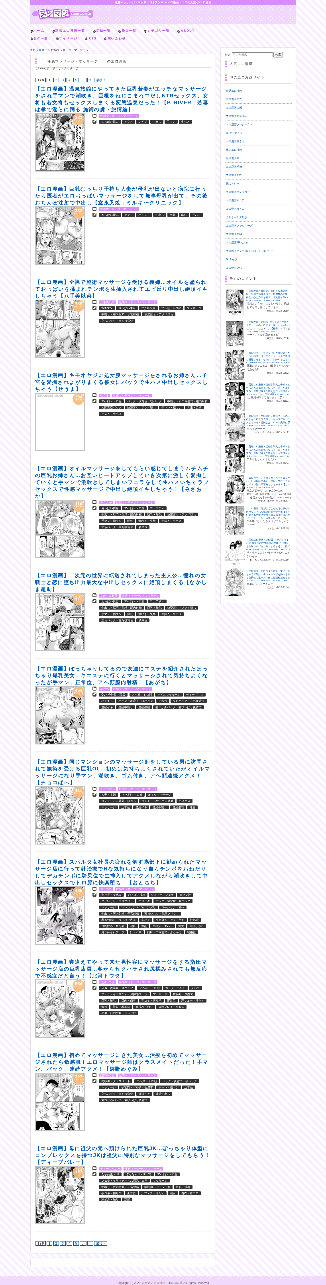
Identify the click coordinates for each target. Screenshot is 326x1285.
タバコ (195, 988)
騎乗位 (143, 527)
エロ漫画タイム (235, 208)
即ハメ (145, 920)
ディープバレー (110, 1168)
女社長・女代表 (111, 894)
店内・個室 (128, 1000)
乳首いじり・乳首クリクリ (161, 913)
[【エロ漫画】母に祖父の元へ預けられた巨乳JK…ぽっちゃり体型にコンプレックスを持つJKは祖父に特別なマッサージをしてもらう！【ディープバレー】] (60, 1195)
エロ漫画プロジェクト (239, 124)
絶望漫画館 (232, 158)
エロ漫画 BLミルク (237, 242)
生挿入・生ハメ (111, 414)
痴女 (181, 926)
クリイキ (144, 901)
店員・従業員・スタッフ (117, 988)
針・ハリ (135, 932)
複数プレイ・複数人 (171, 1007)
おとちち (106, 889)
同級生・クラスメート (115, 1081)
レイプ (142, 121)
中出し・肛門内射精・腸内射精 (187, 401)
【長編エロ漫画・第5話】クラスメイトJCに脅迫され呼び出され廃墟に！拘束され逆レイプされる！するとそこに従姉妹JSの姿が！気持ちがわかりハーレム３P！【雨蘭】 (268, 546)
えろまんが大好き (236, 217)
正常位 (163, 701)
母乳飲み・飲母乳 (112, 926)
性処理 (194, 920)
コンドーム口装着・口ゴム (118, 801)
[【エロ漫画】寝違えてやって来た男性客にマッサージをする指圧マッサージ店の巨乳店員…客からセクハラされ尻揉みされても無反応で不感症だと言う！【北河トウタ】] (60, 1008)
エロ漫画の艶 (234, 175)
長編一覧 (103, 30)
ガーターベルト (175, 988)
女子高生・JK (110, 1174)
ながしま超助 (109, 595)
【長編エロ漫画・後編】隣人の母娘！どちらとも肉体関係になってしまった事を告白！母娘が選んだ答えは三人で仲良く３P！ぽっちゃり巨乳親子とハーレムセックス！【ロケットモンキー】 (268, 391)
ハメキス (107, 701)
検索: (228, 54)
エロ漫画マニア (235, 200)
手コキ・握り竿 (151, 1000)
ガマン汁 (185, 894)
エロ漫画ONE (234, 267)
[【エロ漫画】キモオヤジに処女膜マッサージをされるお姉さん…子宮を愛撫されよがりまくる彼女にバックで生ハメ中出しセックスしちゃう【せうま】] (60, 422)
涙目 (133, 926)
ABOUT (188, 30)
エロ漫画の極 (234, 234)
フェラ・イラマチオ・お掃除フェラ (124, 994)
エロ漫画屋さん (235, 141)
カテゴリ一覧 (158, 30)
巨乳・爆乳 (154, 514)
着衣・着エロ (121, 1007)
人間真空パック (111, 407)
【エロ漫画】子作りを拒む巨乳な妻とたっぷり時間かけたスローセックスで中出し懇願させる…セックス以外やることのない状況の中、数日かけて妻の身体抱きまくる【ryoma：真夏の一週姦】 (268, 359)
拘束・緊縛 (194, 407)
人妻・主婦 (108, 794)
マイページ (68, 38)
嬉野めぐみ (107, 1075)
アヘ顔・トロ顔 (171, 308)
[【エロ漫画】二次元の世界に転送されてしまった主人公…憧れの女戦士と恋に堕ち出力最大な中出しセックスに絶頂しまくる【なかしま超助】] (60, 622)
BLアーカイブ (234, 132)
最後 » (100, 80)
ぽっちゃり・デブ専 (139, 1174)
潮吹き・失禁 (147, 521)
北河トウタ (107, 982)
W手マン (107, 308)
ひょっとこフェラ (162, 894)
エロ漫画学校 (234, 166)
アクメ (128, 121)
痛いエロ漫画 (234, 149)
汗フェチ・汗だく (192, 1000)
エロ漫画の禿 (234, 99)
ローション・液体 (172, 907)
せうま (104, 395)
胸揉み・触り (144, 1007)
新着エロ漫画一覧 (70, 30)
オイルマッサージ (169, 694)
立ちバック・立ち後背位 (117, 320)
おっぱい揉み (110, 121)
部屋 (192, 807)
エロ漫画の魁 (234, 107)
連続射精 (144, 707)
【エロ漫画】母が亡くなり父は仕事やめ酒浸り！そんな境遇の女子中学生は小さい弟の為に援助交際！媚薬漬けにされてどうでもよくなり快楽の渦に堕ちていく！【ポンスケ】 (268, 515)
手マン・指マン (171, 407)
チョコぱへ (107, 789)
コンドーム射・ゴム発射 (157, 801)
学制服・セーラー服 (157, 1187)
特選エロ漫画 (234, 90)
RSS (92, 38)
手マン (171, 121)
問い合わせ (117, 38)
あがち (104, 689)
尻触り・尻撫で (183, 994)
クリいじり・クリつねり (117, 901)
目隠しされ (197, 926)
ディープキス (194, 694)
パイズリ (144, 215)
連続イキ (107, 707)
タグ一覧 (40, 38)
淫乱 (130, 521)
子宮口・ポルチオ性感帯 (137, 1087)
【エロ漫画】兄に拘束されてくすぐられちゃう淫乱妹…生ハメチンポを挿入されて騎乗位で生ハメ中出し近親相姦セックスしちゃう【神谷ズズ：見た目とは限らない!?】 (268, 578)
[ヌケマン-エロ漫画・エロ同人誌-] (62, 10)
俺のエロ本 (232, 183)
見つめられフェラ (112, 932)
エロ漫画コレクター (238, 191)
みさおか (106, 502)
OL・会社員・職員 (113, 694)
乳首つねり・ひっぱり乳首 (118, 920)
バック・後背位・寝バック (144, 401)
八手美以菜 (107, 302)
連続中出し (125, 707)
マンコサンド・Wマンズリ (138, 907)
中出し (157, 121)
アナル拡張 (148, 308)
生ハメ (185, 121)
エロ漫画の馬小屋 (236, 116)
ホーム (38, 30)
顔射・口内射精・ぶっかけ (164, 932)
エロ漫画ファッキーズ (239, 225)
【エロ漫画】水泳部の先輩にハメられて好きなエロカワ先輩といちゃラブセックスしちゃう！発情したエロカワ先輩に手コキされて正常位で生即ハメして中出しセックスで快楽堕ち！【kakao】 (268, 422)
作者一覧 (129, 30)
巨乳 (172, 215)
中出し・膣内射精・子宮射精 (120, 314)
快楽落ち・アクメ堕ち (158, 314)
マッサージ (194, 308)
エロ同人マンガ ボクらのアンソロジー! (249, 251)
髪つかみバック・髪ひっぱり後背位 (178, 707)
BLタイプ (231, 259)
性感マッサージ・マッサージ (119, 116)
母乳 (184, 215)
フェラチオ (157, 508)
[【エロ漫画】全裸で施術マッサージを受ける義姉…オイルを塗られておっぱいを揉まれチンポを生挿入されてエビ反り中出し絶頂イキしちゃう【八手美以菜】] (60, 329)
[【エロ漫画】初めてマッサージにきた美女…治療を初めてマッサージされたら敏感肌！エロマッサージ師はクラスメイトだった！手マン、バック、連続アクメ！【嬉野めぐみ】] (60, 1102)
